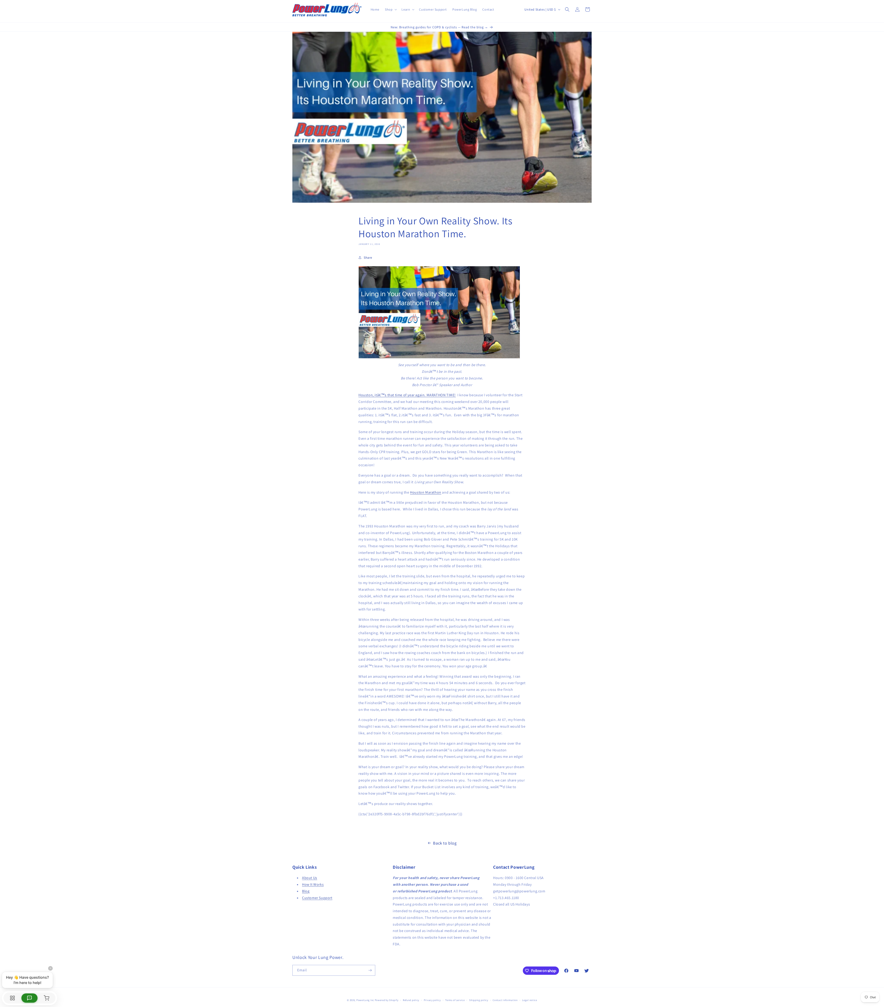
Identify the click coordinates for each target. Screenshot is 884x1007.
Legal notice (529, 1000)
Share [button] (368, 257)
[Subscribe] (370, 970)
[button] (390, 9)
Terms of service (455, 1000)
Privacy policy (432, 1000)
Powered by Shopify (386, 1000)
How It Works (313, 884)
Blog (305, 891)
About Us (309, 877)
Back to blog (445, 843)
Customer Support (317, 897)
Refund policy (411, 1000)
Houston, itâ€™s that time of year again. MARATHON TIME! (407, 395)
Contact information (505, 1000)
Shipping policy (478, 1000)
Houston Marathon (425, 492)
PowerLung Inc (365, 1000)
